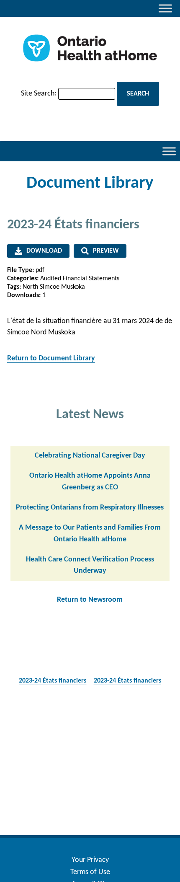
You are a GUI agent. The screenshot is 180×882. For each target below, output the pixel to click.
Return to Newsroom (90, 599)
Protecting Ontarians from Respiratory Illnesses (90, 507)
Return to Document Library (51, 358)
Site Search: (39, 94)
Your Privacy (90, 860)
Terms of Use (90, 872)
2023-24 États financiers (52, 681)
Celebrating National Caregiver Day (90, 455)
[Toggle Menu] (165, 8)
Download (44, 251)
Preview (106, 251)
